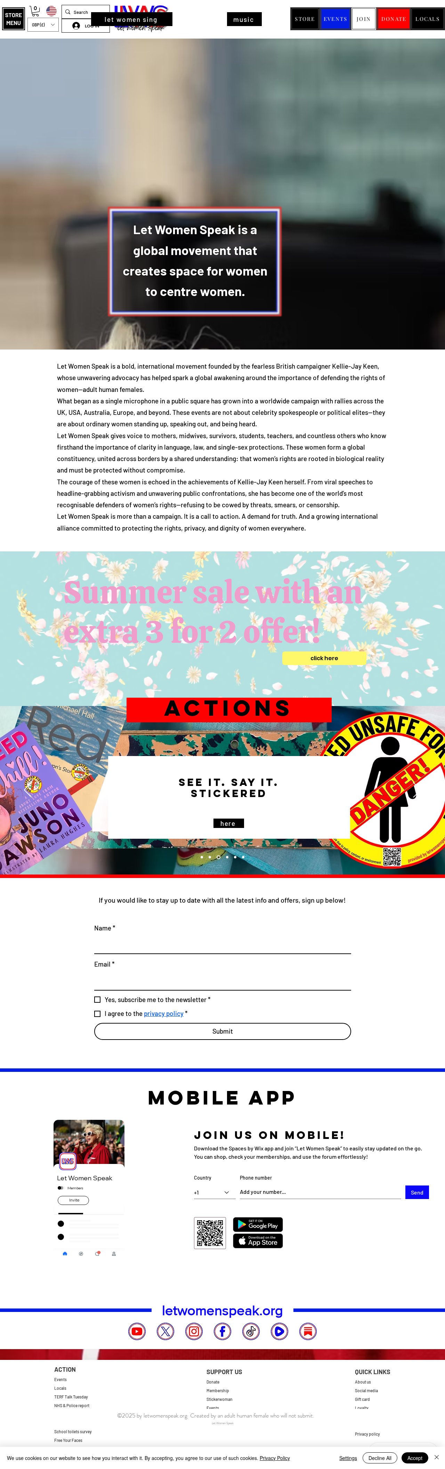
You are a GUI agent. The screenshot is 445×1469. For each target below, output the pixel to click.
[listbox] (43, 25)
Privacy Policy (275, 1457)
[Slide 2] (235, 857)
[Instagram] (194, 1331)
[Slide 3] (243, 857)
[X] (165, 1331)
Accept (414, 1457)
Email (104, 964)
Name (104, 928)
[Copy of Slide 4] (202, 857)
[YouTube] (137, 1331)
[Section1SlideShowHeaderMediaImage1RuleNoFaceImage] (226, 857)
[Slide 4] (218, 857)
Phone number (256, 1177)
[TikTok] (251, 1331)
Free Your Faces (68, 1440)
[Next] (417, 790)
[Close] (436, 1457)
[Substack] (308, 1331)
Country (202, 1177)
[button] (13, 18)
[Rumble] (279, 1331)
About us (363, 1381)
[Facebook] (222, 1331)
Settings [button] (348, 1457)
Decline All (380, 1457)
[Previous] (28, 790)
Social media (366, 1390)
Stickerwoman (220, 1399)
